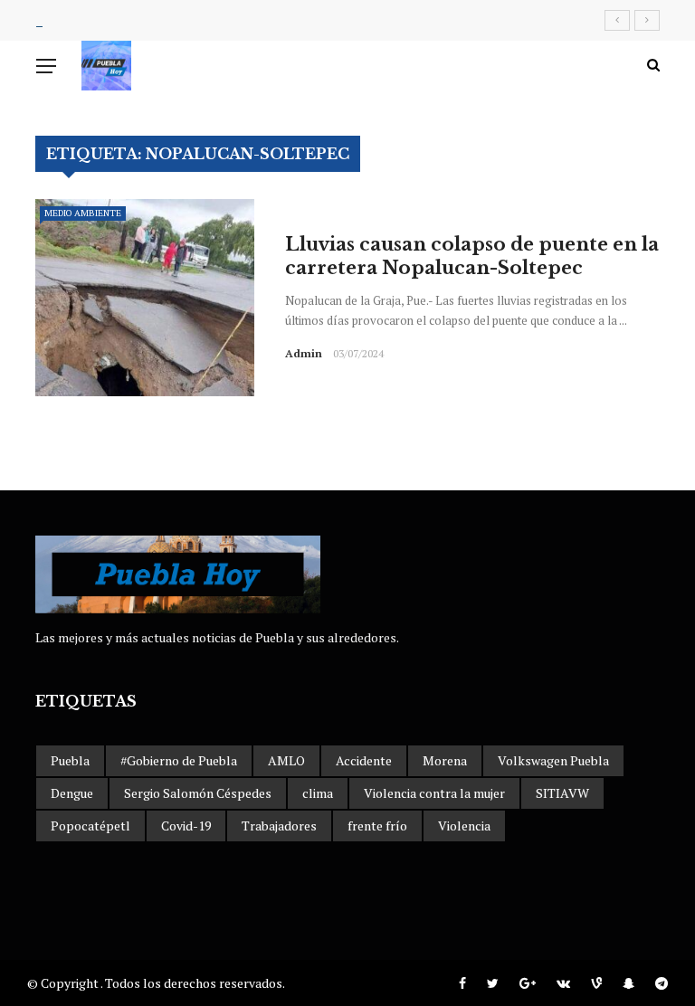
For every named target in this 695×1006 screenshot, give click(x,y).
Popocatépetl (90, 825)
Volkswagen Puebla (553, 760)
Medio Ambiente (82, 213)
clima (317, 793)
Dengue (72, 793)
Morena (445, 760)
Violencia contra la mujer (434, 793)
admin (303, 353)
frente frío (377, 825)
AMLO (286, 760)
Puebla (70, 760)
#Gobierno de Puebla (178, 760)
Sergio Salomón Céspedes (197, 793)
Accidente (364, 760)
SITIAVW (562, 793)
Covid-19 (186, 825)
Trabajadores (279, 825)
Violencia (464, 825)
